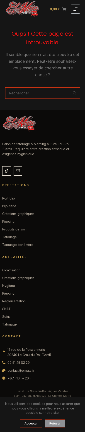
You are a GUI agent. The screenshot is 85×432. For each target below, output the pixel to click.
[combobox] (37, 93)
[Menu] (75, 9)
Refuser (55, 423)
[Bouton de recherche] (74, 93)
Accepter (31, 423)
